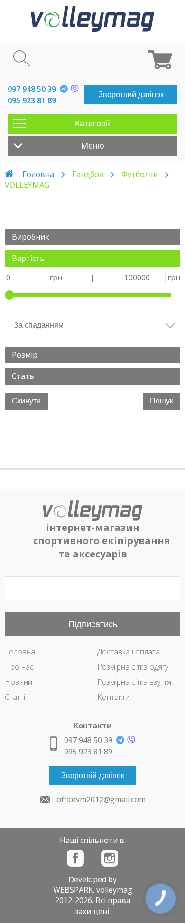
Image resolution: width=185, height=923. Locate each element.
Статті (15, 697)
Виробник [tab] (30, 237)
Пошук (161, 401)
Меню (92, 146)
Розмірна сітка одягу (132, 667)
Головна (38, 174)
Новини (18, 682)
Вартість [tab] (28, 258)
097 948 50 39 (32, 89)
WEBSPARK (73, 890)
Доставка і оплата (128, 651)
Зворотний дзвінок (131, 94)
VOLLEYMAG (27, 184)
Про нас (19, 667)
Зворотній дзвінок (92, 775)
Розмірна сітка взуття (134, 682)
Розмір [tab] (24, 354)
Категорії (92, 123)
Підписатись (92, 624)
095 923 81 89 (32, 100)
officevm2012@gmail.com (101, 799)
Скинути (26, 401)
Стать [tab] (23, 376)
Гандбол (87, 174)
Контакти (113, 697)
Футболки (139, 174)
